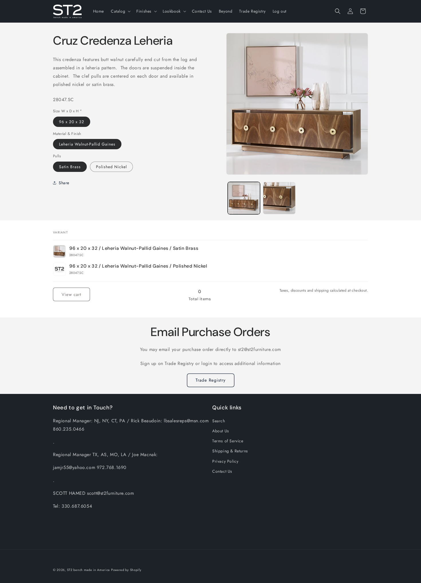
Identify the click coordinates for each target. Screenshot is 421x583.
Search (218, 421)
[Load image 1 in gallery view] (244, 198)
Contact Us (222, 471)
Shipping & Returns (230, 451)
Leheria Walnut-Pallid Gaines (87, 144)
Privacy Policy (225, 461)
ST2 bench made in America (88, 570)
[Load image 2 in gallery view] (279, 198)
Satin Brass (70, 166)
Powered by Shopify (126, 570)
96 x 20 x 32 (71, 121)
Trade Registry (211, 380)
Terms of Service (227, 441)
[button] (120, 11)
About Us (220, 431)
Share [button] (64, 183)
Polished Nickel (111, 166)
